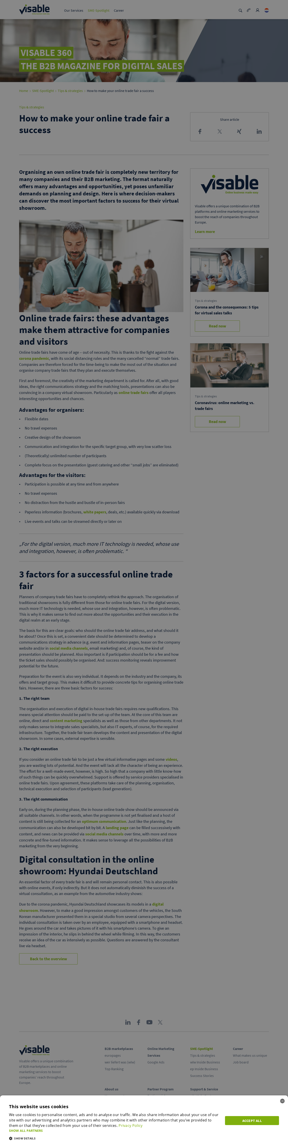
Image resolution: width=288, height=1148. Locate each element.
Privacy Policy (130, 1125)
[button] (114, 1130)
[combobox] (282, 1101)
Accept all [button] (252, 1120)
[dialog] (144, 1121)
